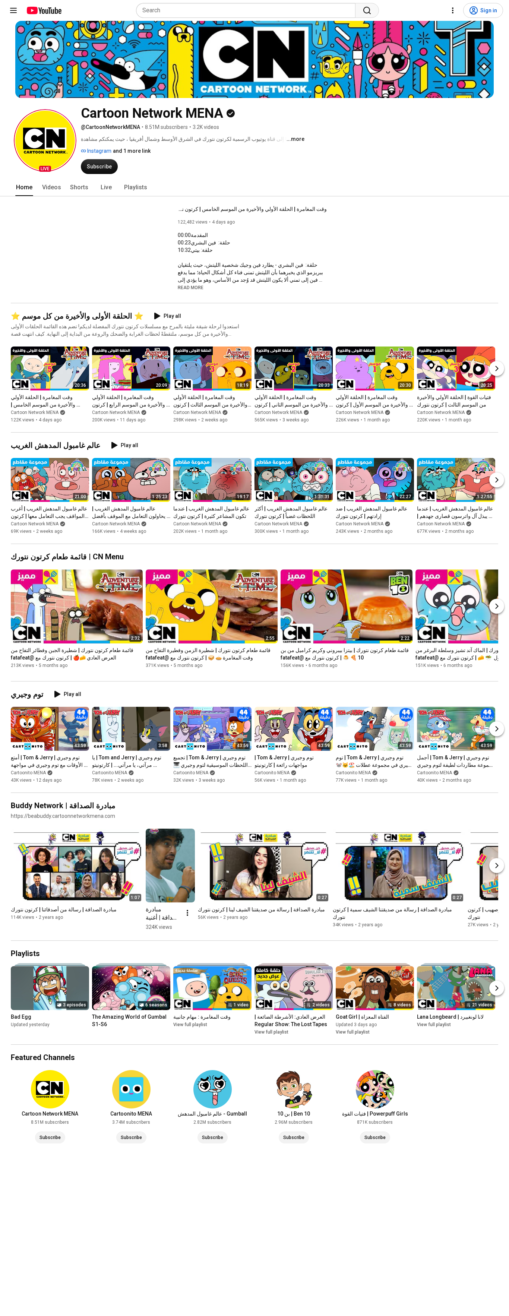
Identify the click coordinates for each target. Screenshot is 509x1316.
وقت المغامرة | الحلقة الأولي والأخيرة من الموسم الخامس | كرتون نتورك (252, 209)
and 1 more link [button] (132, 151)
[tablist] (254, 187)
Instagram (98, 151)
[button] (45, 140)
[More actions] (187, 912)
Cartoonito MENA (28, 772)
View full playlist (190, 1024)
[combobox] (248, 10)
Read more (190, 287)
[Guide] (13, 10)
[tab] (24, 187)
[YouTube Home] (44, 10)
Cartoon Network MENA (35, 412)
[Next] (496, 368)
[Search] (367, 10)
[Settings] (452, 10)
